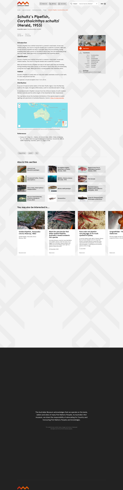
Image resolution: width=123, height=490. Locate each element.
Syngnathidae (22, 153)
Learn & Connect (26, 10)
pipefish (31, 153)
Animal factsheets (36, 10)
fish (37, 153)
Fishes (44, 10)
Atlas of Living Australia (57, 98)
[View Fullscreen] (19, 126)
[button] (19, 105)
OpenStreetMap (56, 127)
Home (18, 10)
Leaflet (53, 127)
